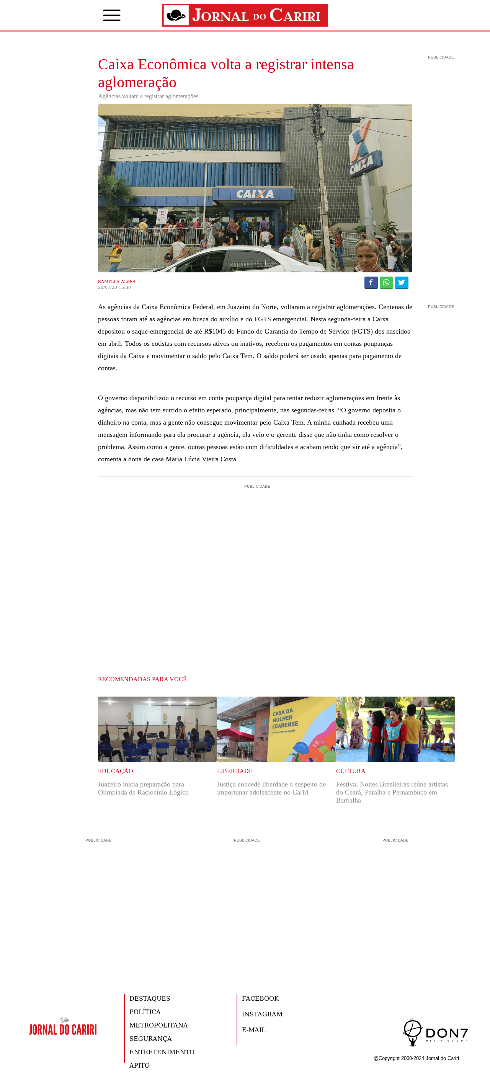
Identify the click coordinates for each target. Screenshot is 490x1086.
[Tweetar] (401, 282)
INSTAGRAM (262, 1014)
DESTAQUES (149, 998)
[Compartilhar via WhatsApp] (386, 282)
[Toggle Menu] (100, 15)
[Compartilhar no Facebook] (371, 282)
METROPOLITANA (158, 1025)
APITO (139, 1065)
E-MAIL (254, 1030)
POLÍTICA (145, 1012)
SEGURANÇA (150, 1038)
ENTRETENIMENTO (161, 1052)
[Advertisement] (255, 522)
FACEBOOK (260, 998)
